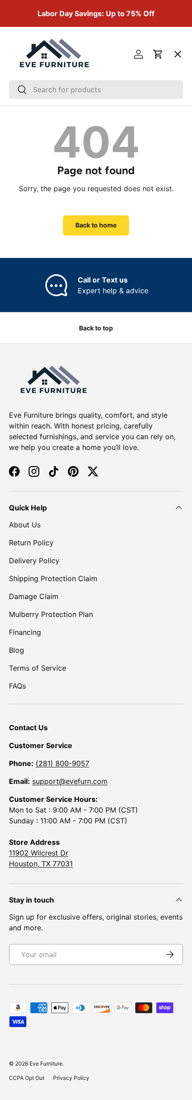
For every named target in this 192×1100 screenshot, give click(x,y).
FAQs (17, 685)
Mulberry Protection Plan (51, 614)
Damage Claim (33, 596)
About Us (25, 524)
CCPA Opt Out (26, 1077)
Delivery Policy (34, 560)
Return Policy (31, 542)
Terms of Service (37, 667)
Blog (16, 650)
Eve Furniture (46, 1063)
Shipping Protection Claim (53, 578)
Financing (25, 632)
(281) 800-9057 (62, 763)
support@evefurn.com (70, 781)
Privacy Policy (71, 1077)
